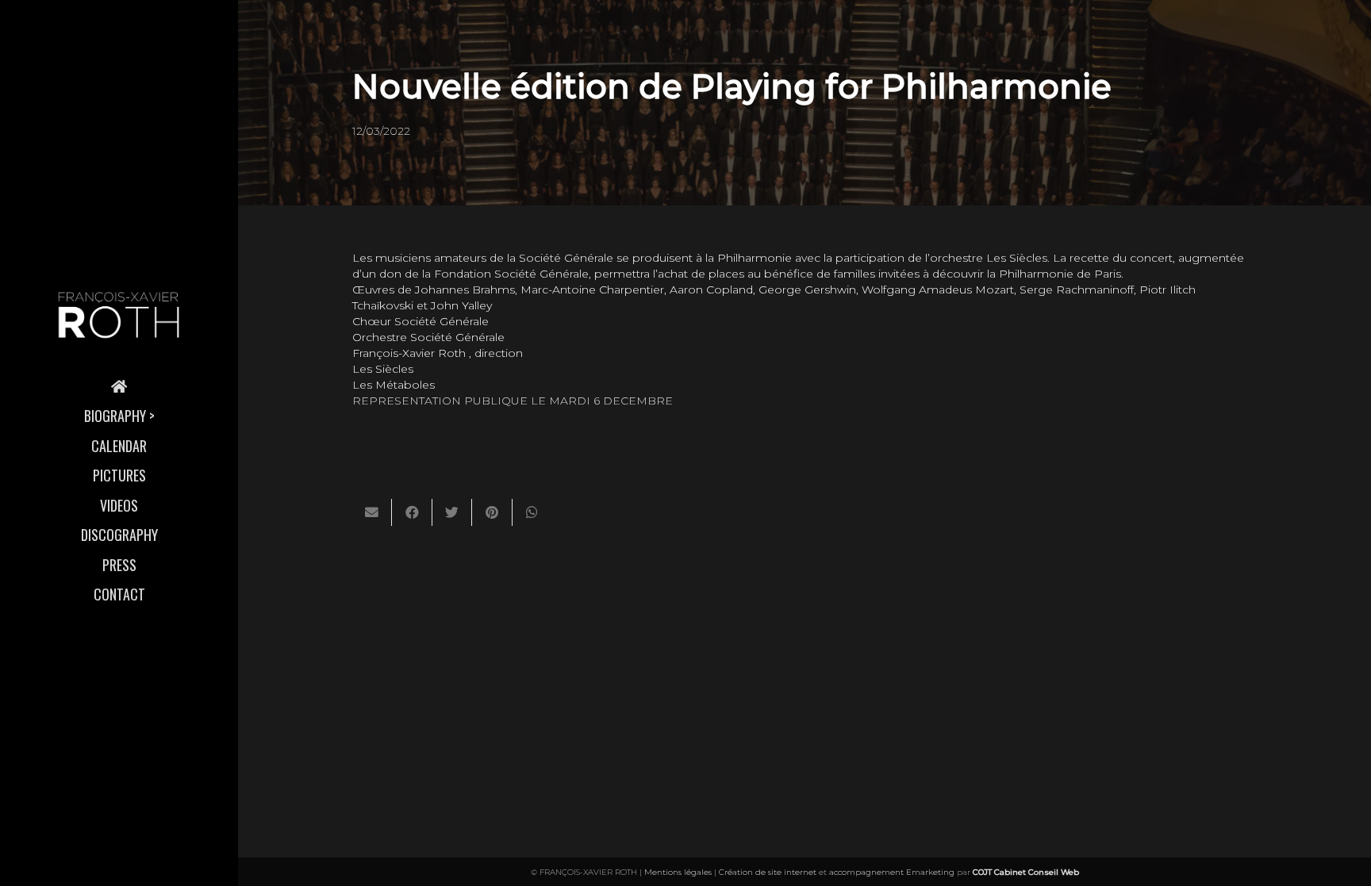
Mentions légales (678, 872)
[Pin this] (492, 512)
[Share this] (412, 512)
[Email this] (372, 512)
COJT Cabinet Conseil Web (1026, 872)
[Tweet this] (452, 512)
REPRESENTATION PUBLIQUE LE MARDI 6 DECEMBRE (512, 400)
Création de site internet (767, 872)
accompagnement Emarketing (891, 872)
